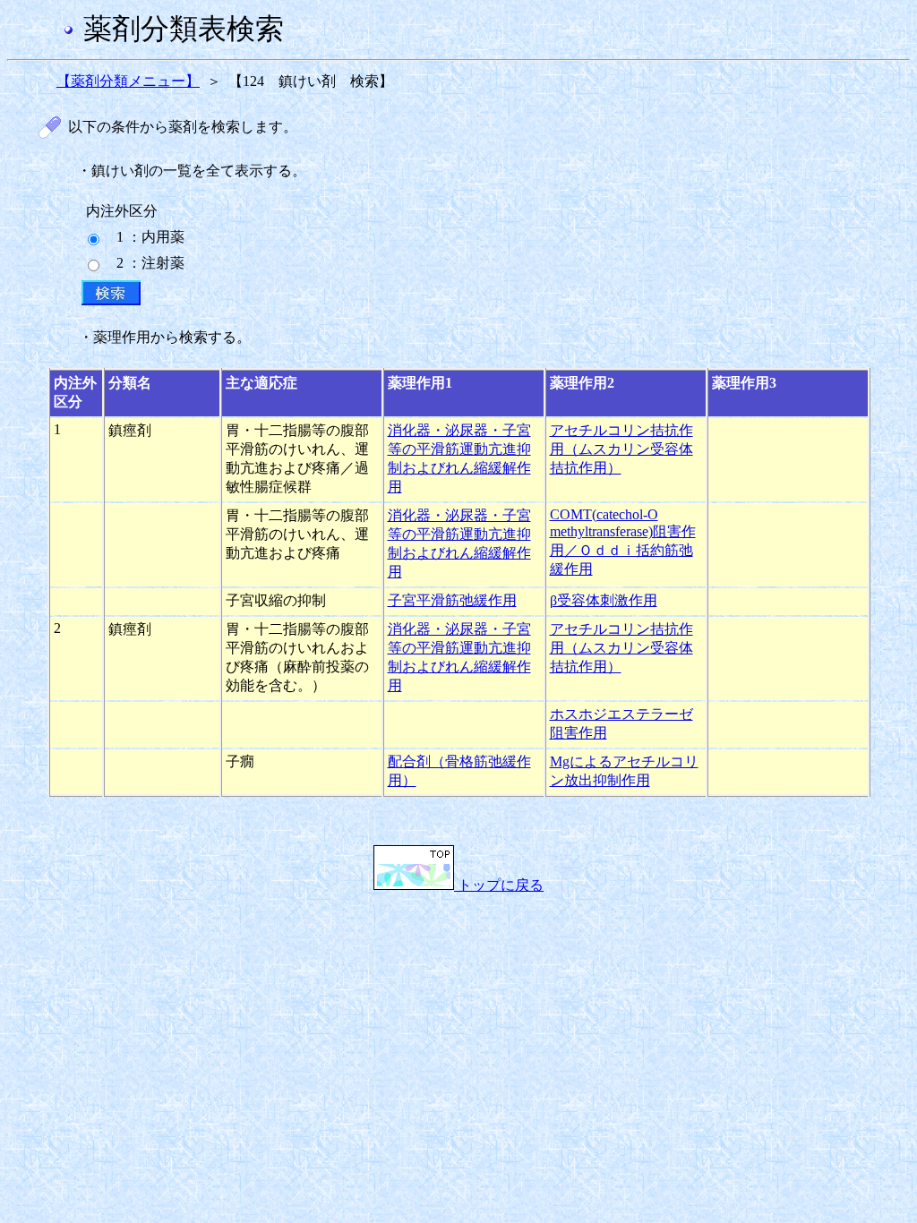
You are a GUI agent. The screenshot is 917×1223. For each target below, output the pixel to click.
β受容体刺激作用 (603, 600)
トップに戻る (499, 885)
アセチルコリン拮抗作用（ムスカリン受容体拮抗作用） (621, 449)
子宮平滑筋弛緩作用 (452, 600)
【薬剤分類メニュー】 (128, 81)
